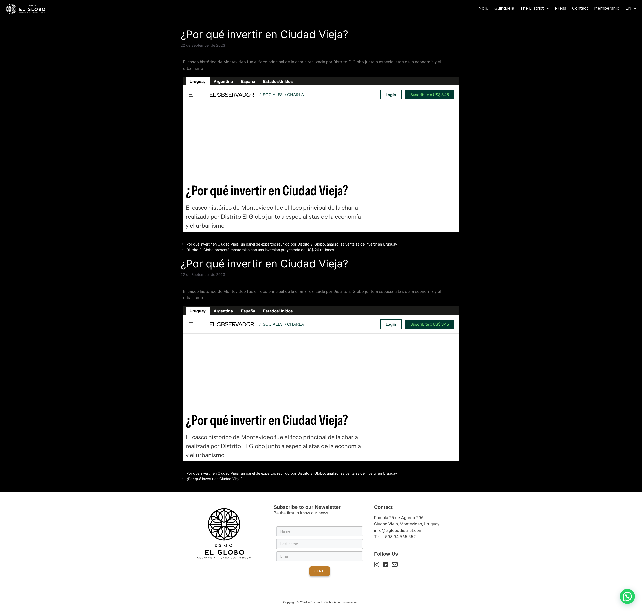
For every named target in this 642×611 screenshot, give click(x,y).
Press (560, 8)
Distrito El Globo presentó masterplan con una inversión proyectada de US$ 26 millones (260, 250)
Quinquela (504, 8)
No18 (483, 8)
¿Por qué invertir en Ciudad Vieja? (214, 479)
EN (628, 8)
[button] (627, 596)
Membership (606, 8)
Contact (580, 8)
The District (532, 8)
